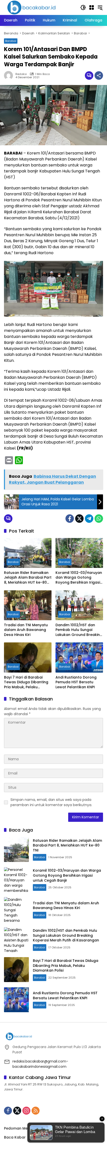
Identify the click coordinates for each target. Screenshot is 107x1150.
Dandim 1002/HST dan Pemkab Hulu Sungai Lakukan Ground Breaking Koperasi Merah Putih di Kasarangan (78, 630)
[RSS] (36, 1111)
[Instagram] (26, 1111)
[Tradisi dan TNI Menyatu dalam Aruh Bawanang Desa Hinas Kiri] (28, 605)
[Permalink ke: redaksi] (9, 75)
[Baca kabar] (31, 7)
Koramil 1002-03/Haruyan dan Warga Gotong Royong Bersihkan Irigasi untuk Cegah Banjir (78, 577)
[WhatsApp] (99, 518)
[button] (83, 7)
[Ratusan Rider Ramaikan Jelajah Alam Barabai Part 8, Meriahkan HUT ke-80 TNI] (28, 553)
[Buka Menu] (92, 7)
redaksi (21, 74)
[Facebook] (69, 518)
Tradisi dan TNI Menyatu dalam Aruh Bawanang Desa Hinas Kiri (26, 630)
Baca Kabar (15, 1137)
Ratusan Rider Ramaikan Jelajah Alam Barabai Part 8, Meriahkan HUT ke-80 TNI (28, 577)
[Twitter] (79, 518)
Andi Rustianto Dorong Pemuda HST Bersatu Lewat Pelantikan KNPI (76, 682)
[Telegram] (89, 518)
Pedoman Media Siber (23, 1128)
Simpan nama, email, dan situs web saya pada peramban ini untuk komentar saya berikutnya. (51, 802)
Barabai (10, 41)
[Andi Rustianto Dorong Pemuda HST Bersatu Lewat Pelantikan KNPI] (79, 657)
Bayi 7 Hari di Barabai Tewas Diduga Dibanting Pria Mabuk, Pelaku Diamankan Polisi (26, 682)
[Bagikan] (99, 75)
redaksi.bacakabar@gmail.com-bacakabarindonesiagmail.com (40, 1064)
